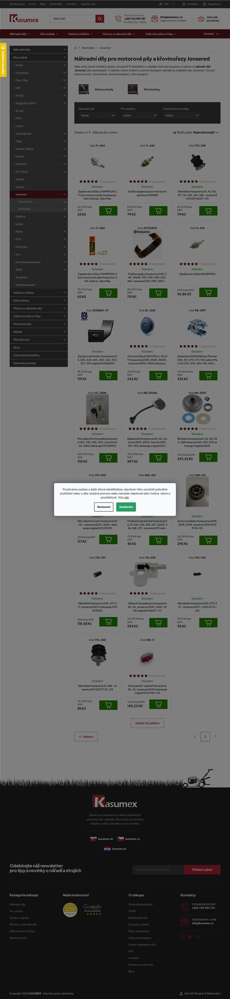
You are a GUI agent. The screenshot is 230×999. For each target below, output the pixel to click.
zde (126, 497)
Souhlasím (126, 507)
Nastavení (103, 507)
